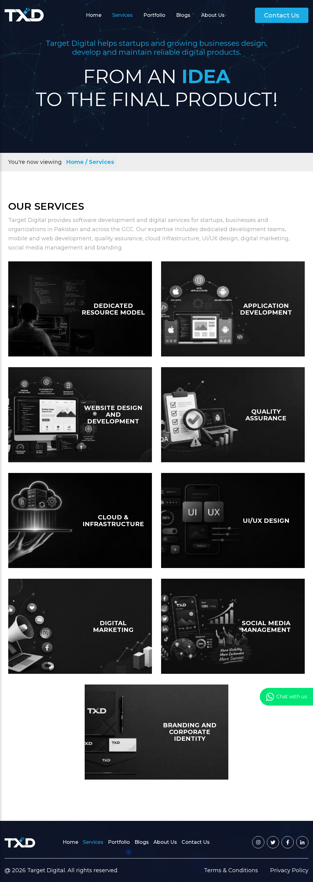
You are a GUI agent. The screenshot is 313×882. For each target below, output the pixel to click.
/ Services (99, 162)
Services (122, 15)
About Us (213, 15)
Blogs (183, 15)
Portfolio (154, 15)
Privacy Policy (289, 870)
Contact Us (281, 15)
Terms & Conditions (231, 870)
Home (93, 15)
